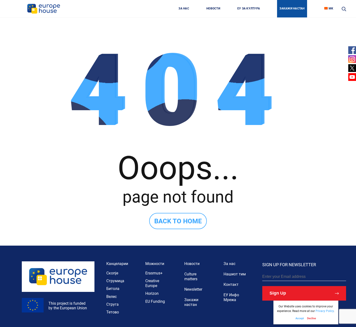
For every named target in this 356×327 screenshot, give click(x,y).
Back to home (178, 221)
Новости (192, 263)
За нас (229, 263)
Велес (111, 296)
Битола (112, 288)
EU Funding (155, 301)
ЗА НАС (183, 8)
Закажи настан (191, 302)
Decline (311, 318)
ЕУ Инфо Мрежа (231, 297)
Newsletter (193, 289)
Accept (299, 318)
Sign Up (278, 293)
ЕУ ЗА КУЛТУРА (248, 8)
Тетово (112, 312)
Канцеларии (117, 263)
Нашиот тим (235, 274)
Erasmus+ (154, 273)
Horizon (152, 293)
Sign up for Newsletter (289, 264)
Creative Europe (152, 283)
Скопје (112, 273)
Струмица (115, 281)
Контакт (231, 284)
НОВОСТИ (213, 8)
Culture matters (190, 276)
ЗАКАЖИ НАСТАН (291, 8)
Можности (154, 263)
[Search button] (343, 8)
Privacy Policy (325, 311)
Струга (112, 304)
